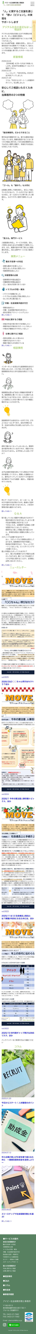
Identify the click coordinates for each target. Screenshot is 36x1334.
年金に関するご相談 (9, 1268)
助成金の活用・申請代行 (10, 1254)
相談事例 (8, 1276)
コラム (7, 1285)
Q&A (7, 1281)
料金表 (7, 1290)
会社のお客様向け (9, 1242)
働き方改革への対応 (9, 1244)
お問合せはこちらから (34, 31)
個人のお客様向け (9, 1266)
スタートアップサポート (10, 1262)
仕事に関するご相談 (9, 1271)
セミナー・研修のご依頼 (10, 1259)
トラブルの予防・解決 (10, 1249)
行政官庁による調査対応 (10, 1257)
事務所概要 (9, 1294)
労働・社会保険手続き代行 (11, 1252)
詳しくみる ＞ (7, 315)
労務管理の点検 (8, 1247)
